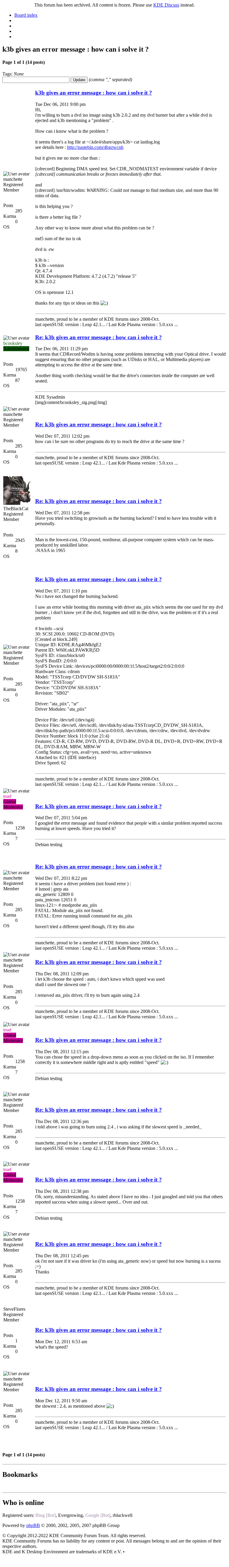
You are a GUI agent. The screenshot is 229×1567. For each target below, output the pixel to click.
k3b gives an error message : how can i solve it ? (93, 93)
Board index (26, 15)
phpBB (33, 1525)
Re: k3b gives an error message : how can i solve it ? (98, 337)
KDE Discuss (166, 4)
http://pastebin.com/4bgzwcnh (95, 147)
